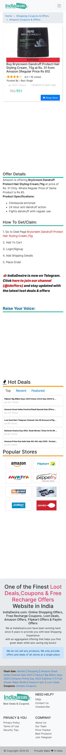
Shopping (32, 671)
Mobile (21, 671)
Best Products (43, 733)
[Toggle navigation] (59, 6)
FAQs (38, 699)
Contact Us (42, 703)
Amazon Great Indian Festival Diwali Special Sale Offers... (30, 409)
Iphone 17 (49, 678)
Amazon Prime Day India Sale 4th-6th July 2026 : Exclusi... (30, 441)
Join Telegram (43, 737)
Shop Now (51, 97)
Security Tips (11, 729)
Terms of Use (11, 726)
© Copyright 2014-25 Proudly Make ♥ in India (33, 750)
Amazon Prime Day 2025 (26, 678)
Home (8, 15)
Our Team (41, 726)
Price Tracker (43, 729)
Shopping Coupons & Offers (32, 15)
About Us (40, 722)
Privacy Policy (11, 722)
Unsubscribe (42, 706)
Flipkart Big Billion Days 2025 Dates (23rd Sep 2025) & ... (30, 399)
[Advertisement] (33, 136)
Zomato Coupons (26, 685)
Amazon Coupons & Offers (24, 19)
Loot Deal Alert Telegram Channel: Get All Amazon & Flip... (30, 420)
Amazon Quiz (37, 682)
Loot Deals (53, 682)
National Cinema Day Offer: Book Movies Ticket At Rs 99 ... (30, 430)
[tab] (8, 391)
